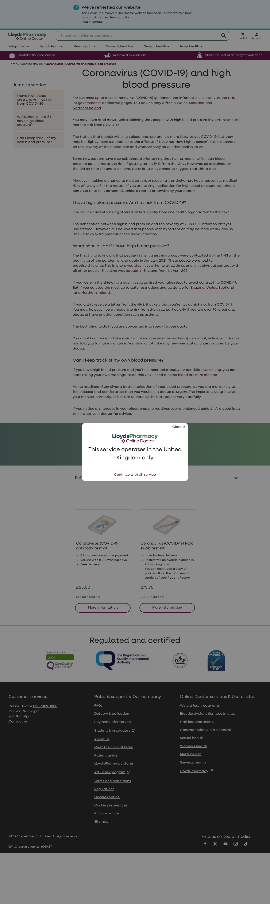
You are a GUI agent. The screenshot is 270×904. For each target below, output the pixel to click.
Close (177, 427)
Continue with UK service (135, 475)
